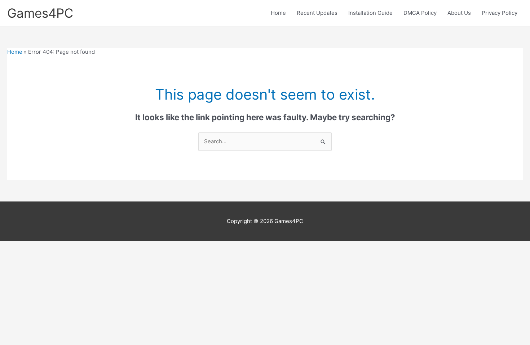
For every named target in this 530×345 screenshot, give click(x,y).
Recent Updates (317, 12)
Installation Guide (370, 12)
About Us (459, 12)
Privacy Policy (499, 12)
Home (278, 12)
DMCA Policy (420, 12)
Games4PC (40, 13)
